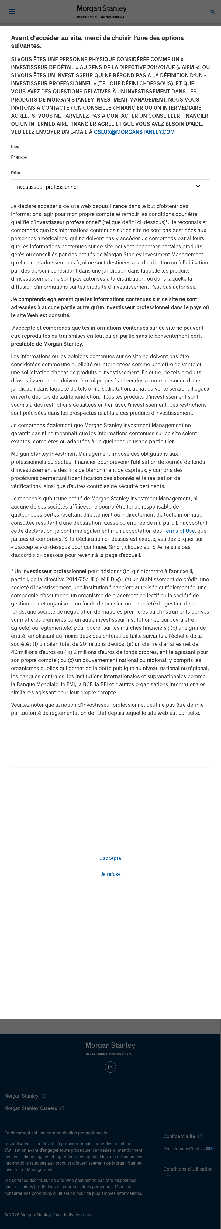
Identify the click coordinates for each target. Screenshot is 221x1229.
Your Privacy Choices (185, 1148)
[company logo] (102, 11)
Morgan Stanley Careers (30, 1108)
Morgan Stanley (21, 1096)
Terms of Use (179, 531)
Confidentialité (179, 1136)
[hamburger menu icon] (12, 11)
